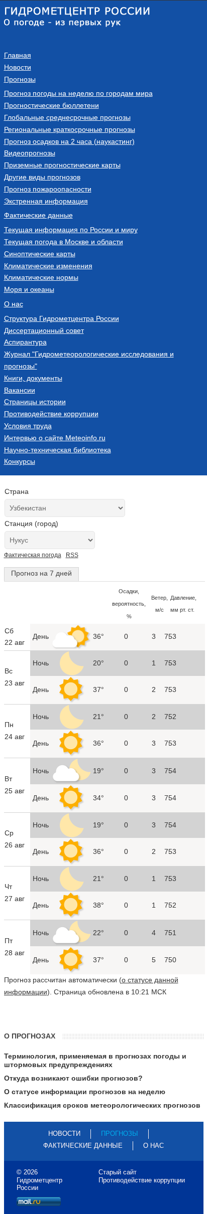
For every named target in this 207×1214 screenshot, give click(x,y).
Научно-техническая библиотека (57, 450)
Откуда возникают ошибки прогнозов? (73, 1078)
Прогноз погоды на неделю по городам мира (78, 93)
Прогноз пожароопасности (47, 189)
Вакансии (19, 390)
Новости (17, 67)
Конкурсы (19, 461)
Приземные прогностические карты (62, 165)
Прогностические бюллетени (51, 105)
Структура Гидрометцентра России (61, 318)
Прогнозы (20, 79)
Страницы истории (35, 402)
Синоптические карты (39, 254)
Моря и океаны (29, 289)
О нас (13, 304)
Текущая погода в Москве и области (63, 242)
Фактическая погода (32, 555)
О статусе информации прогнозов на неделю (84, 1092)
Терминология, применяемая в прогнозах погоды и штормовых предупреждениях (95, 1060)
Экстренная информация (46, 201)
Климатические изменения (48, 266)
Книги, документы (33, 378)
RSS (72, 555)
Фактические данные (38, 215)
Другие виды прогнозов (42, 177)
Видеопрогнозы (29, 153)
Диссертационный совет (44, 330)
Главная (17, 55)
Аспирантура (25, 342)
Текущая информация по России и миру (71, 230)
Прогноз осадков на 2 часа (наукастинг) (69, 141)
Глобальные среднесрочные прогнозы (67, 117)
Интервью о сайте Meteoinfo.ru (55, 438)
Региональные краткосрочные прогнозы (69, 129)
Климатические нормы (41, 277)
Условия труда (28, 426)
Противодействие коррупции (51, 414)
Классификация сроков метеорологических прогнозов (102, 1105)
